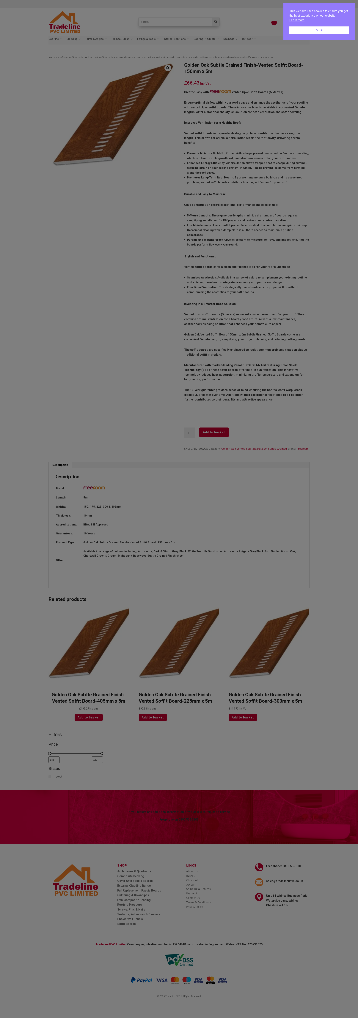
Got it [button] (319, 30)
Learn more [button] (296, 20)
